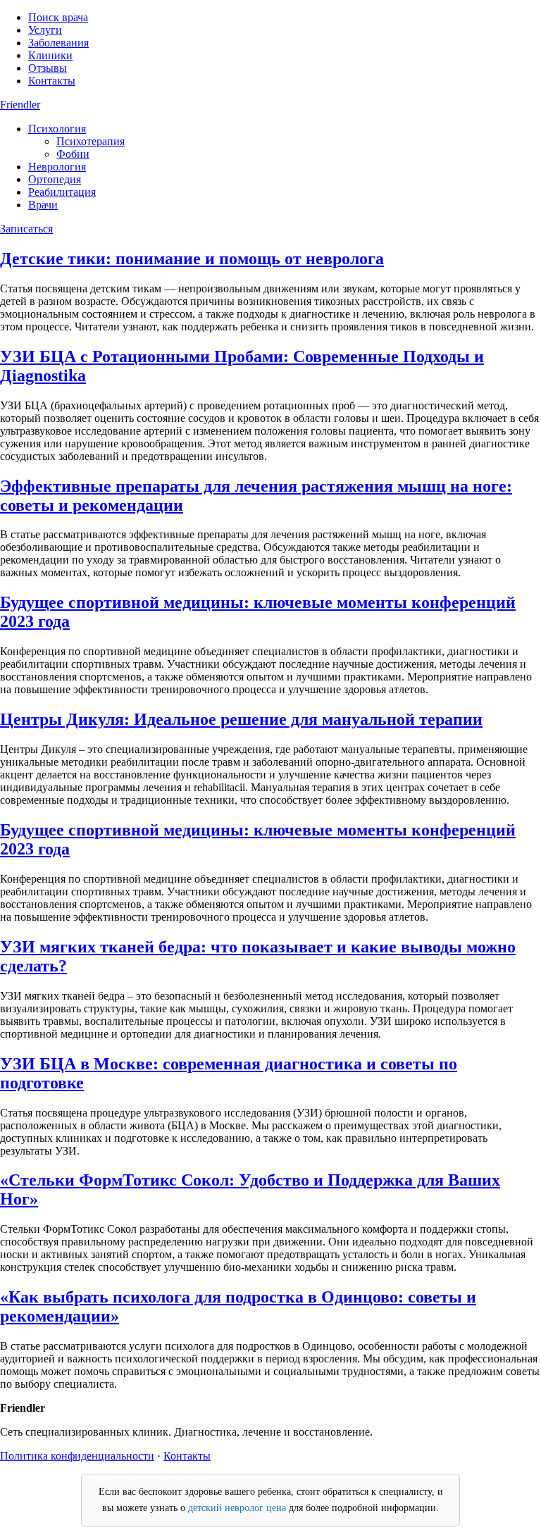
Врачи (43, 205)
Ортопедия (54, 179)
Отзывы (47, 68)
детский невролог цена (237, 1508)
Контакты (51, 81)
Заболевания (58, 43)
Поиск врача (58, 17)
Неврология (57, 167)
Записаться (26, 229)
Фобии (72, 154)
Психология (57, 129)
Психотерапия (90, 141)
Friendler (20, 105)
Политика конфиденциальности (77, 1456)
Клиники (50, 55)
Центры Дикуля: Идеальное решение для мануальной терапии (241, 719)
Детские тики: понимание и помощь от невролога (192, 258)
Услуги (45, 30)
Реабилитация (62, 192)
